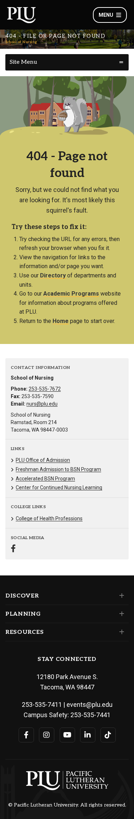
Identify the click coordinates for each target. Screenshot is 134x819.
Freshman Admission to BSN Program (58, 469)
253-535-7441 (90, 715)
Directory (53, 275)
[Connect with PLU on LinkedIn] (87, 734)
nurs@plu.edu (42, 404)
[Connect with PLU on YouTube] (67, 734)
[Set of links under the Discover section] (120, 596)
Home (61, 321)
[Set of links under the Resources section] (120, 632)
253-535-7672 (45, 389)
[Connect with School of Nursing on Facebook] (13, 549)
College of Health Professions (49, 518)
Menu (106, 15)
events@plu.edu (89, 704)
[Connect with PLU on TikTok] (108, 734)
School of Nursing (21, 42)
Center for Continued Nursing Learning (59, 487)
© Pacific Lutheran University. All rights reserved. (67, 805)
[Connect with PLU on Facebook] (26, 734)
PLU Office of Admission (43, 460)
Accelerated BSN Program (45, 478)
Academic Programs (71, 293)
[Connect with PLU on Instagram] (46, 734)
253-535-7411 (42, 704)
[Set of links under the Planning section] (120, 614)
